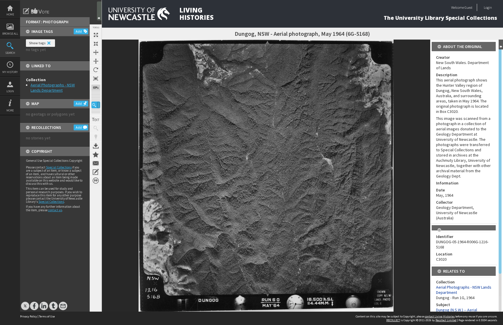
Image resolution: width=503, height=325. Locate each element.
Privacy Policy (28, 316)
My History (10, 72)
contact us (55, 210)
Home (10, 14)
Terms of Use (47, 316)
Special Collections (59, 167)
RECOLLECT (393, 320)
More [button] (10, 110)
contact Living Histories (440, 316)
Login (10, 91)
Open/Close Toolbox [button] (99, 10)
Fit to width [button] (96, 52)
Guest (468, 7)
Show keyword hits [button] (96, 128)
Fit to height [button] (96, 61)
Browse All (10, 33)
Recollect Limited (445, 320)
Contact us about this (96, 163)
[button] (95, 105)
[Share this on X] (25, 303)
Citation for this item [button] (96, 180)
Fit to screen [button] (96, 43)
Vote (40, 11)
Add (79, 31)
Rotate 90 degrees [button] (96, 69)
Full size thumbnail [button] (96, 35)
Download (96, 145)
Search (10, 53)
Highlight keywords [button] (96, 137)
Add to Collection (96, 154)
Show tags (37, 43)
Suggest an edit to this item (26, 11)
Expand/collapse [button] (501, 44)
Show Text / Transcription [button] (96, 119)
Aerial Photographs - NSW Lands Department (53, 87)
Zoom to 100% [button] (96, 78)
